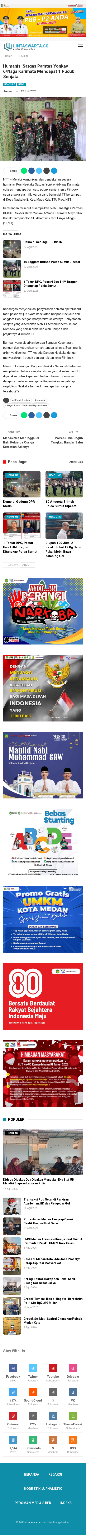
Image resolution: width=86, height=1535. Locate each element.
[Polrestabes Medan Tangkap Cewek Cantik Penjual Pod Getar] (12, 1226)
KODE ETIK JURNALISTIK (43, 1489)
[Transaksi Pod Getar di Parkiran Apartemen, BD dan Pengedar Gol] (12, 1206)
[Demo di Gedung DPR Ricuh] (12, 249)
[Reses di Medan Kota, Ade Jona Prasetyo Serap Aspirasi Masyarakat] (12, 1266)
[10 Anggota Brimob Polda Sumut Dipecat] (12, 269)
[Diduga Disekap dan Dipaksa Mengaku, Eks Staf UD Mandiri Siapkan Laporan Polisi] (43, 1152)
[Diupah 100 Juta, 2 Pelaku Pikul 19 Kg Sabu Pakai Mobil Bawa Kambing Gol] (64, 526)
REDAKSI (55, 1474)
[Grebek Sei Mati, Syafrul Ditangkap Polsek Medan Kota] (12, 1326)
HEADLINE (9, 84)
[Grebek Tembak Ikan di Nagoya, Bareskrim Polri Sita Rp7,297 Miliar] (12, 1306)
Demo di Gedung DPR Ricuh (43, 242)
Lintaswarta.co (35, 1522)
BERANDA (31, 1474)
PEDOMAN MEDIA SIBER (33, 1503)
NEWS (21, 84)
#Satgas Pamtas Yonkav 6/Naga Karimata (26, 405)
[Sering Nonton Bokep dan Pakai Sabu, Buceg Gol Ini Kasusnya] (12, 1286)
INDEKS (66, 1503)
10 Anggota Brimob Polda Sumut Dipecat (52, 262)
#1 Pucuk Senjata (21, 400)
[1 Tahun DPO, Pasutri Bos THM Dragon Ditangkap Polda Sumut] (12, 289)
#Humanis (40, 400)
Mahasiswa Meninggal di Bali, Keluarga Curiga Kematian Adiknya (21, 442)
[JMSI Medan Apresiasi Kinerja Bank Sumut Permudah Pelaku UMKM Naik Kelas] (12, 1246)
